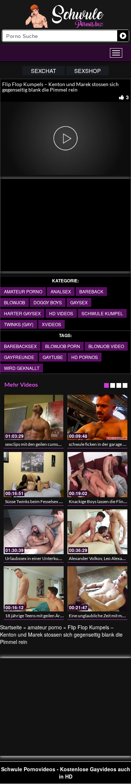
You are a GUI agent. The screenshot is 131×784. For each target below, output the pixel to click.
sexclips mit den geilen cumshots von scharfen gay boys (57, 444)
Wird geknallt (21, 368)
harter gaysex (22, 313)
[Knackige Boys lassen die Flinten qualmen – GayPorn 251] (97, 474)
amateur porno (23, 291)
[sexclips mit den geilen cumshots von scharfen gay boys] (34, 417)
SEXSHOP (87, 70)
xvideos (51, 324)
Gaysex (79, 302)
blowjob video (106, 346)
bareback (91, 291)
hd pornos (84, 357)
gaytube (53, 357)
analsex (61, 291)
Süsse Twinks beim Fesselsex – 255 (37, 501)
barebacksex (20, 346)
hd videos (61, 313)
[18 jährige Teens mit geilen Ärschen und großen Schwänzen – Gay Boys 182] (34, 588)
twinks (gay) (18, 324)
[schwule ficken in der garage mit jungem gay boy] (97, 417)
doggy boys (47, 302)
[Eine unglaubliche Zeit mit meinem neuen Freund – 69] (97, 588)
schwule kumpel (102, 313)
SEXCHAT (43, 70)
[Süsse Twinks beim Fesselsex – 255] (34, 474)
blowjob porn (62, 346)
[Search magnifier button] (123, 36)
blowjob (14, 302)
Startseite (11, 627)
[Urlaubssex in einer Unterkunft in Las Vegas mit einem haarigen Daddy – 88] (34, 532)
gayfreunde (19, 357)
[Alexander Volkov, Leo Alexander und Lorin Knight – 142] (97, 532)
